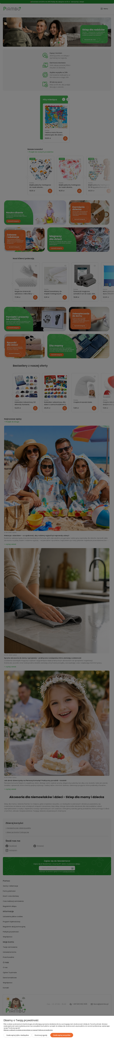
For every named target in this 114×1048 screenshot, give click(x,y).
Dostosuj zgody (41, 1035)
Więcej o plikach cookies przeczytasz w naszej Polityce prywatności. (28, 1030)
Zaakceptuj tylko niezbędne (17, 1035)
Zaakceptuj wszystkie (61, 1035)
